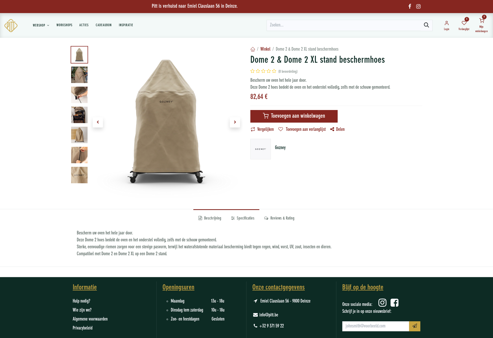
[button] (97, 122)
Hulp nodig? (81, 301)
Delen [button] (340, 129)
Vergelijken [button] (265, 129)
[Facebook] (409, 6)
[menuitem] (41, 25)
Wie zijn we (81, 310)
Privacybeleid (82, 328)
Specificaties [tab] (245, 218)
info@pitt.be (268, 315)
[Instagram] (418, 6)
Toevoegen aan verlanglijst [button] (305, 129)
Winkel (265, 49)
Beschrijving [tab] (212, 218)
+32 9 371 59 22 (271, 326)
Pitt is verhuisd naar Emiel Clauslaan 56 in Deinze (194, 6)
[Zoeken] (426, 25)
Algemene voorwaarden (90, 319)
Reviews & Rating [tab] (282, 218)
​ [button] (414, 326)
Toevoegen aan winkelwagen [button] (297, 116)
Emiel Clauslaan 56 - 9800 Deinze (285, 301)
